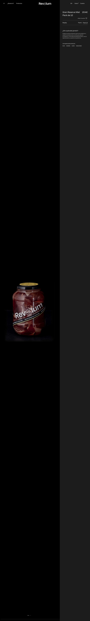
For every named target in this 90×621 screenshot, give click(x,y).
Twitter (73, 45)
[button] (29, 615)
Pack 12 (85, 23)
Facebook (68, 45)
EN (71, 3)
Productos (19, 3)
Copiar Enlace (79, 45)
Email (64, 45)
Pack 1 (80, 23)
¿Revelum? (11, 3)
